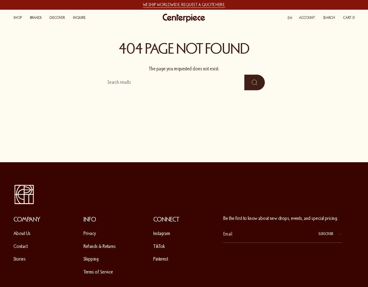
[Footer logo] (24, 194)
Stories (19, 259)
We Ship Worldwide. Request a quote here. (184, 4)
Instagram (161, 233)
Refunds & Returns (100, 246)
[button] (17, 18)
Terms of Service (98, 272)
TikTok (159, 246)
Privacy (90, 233)
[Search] (254, 82)
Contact (20, 246)
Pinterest (160, 259)
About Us (22, 233)
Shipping (91, 259)
